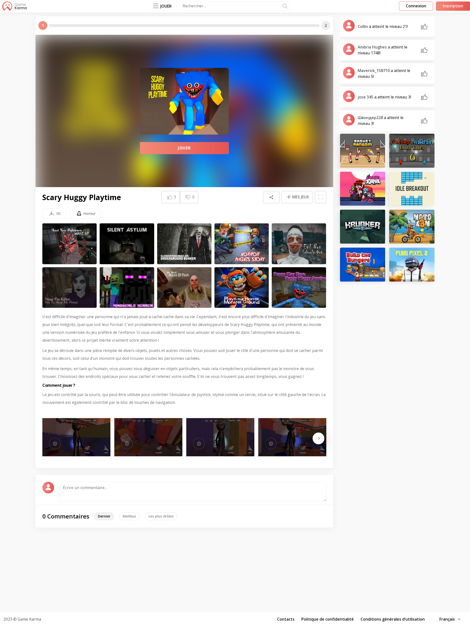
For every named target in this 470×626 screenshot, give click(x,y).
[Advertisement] (235, 569)
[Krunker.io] (362, 227)
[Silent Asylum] (127, 243)
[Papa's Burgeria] (362, 265)
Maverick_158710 (374, 70)
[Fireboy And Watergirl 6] (412, 151)
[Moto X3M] (412, 227)
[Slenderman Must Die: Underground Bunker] (184, 243)
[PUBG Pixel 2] (412, 265)
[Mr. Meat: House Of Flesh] (184, 287)
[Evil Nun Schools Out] (299, 243)
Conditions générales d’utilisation (393, 619)
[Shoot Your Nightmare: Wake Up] (69, 243)
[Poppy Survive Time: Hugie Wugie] (299, 287)
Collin (363, 26)
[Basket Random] (362, 151)
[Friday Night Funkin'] (362, 189)
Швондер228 (371, 117)
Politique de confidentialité (327, 619)
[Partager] (271, 197)
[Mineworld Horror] (127, 287)
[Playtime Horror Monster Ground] (241, 287)
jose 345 (366, 97)
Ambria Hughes (373, 47)
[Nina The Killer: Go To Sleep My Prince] (69, 287)
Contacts (285, 619)
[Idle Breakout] (412, 189)
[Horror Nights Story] (241, 243)
